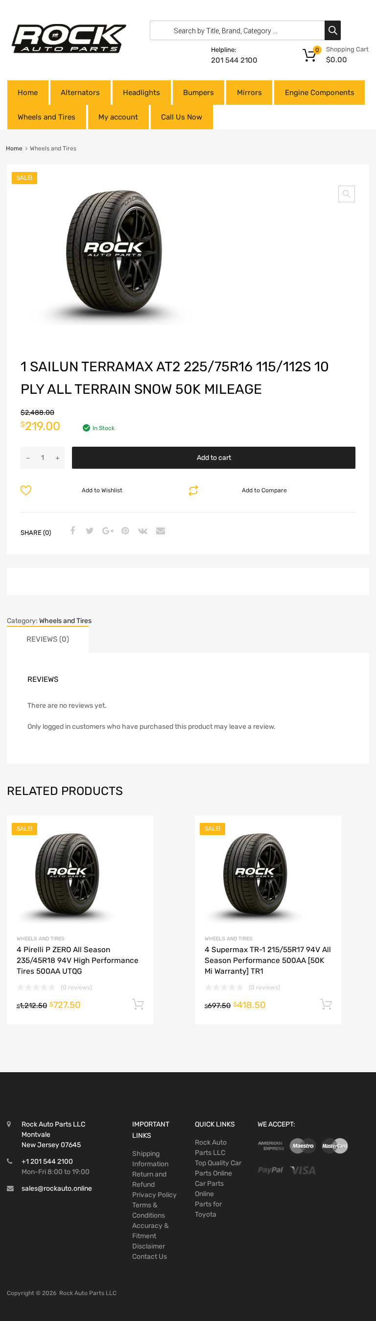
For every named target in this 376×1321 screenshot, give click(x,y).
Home (28, 92)
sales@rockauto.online (57, 1188)
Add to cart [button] (138, 1004)
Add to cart (214, 458)
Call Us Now (181, 117)
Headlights (141, 92)
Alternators (80, 92)
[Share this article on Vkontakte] (141, 531)
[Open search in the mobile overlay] (243, 30)
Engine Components (319, 92)
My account (118, 117)
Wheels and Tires (46, 117)
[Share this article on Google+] (106, 531)
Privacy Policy (154, 1195)
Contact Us (149, 1256)
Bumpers (198, 92)
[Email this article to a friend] (159, 531)
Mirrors (249, 92)
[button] (346, 194)
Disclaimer (148, 1246)
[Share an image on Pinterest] (124, 531)
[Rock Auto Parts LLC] (68, 51)
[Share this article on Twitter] (88, 531)
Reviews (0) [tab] (47, 639)
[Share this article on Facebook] (71, 531)
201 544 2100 (234, 60)
